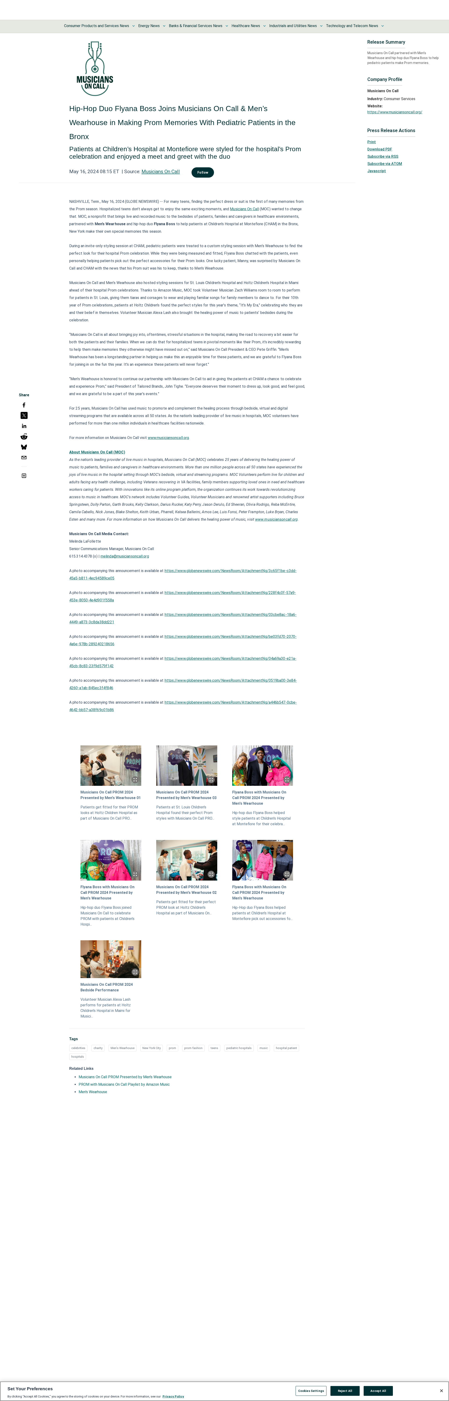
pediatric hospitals (239, 1048)
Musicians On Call (160, 171)
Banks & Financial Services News (195, 26)
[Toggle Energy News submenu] (164, 26)
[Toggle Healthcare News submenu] (264, 26)
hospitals (77, 1056)
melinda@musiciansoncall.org (125, 556)
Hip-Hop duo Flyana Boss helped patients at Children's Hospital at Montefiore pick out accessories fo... (262, 913)
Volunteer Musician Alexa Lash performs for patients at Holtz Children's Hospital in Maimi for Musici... (105, 1007)
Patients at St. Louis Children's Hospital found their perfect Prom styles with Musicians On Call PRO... (185, 813)
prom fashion (193, 1048)
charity (98, 1048)
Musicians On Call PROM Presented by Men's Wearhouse (125, 1077)
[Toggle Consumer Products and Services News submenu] (133, 26)
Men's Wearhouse (122, 1048)
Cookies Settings (311, 1390)
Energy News (149, 26)
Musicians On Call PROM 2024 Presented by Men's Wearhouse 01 (110, 795)
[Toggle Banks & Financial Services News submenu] (226, 26)
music (264, 1048)
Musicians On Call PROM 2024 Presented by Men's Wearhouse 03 (186, 795)
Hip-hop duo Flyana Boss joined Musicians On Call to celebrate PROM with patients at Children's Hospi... (107, 916)
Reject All (345, 1390)
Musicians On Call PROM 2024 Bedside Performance (106, 987)
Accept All (378, 1390)
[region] (224, 1391)
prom (172, 1048)
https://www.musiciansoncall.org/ (394, 112)
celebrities (78, 1048)
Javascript (376, 171)
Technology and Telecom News (352, 26)
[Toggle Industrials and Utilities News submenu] (321, 26)
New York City (151, 1048)
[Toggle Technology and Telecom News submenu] (382, 26)
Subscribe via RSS (382, 156)
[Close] (441, 1391)
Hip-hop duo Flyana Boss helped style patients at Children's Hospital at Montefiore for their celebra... (261, 818)
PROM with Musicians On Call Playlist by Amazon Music (124, 1084)
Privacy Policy (173, 1396)
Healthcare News (246, 26)
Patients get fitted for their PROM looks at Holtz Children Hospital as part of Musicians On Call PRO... (109, 813)
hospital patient (286, 1048)
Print (371, 142)
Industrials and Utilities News (293, 26)
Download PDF (379, 149)
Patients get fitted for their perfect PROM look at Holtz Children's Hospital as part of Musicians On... (186, 907)
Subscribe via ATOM (384, 164)
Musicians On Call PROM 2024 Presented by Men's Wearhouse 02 (186, 890)
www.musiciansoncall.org (168, 437)
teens (214, 1048)
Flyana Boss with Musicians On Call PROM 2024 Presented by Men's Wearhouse (259, 798)
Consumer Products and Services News (96, 26)
